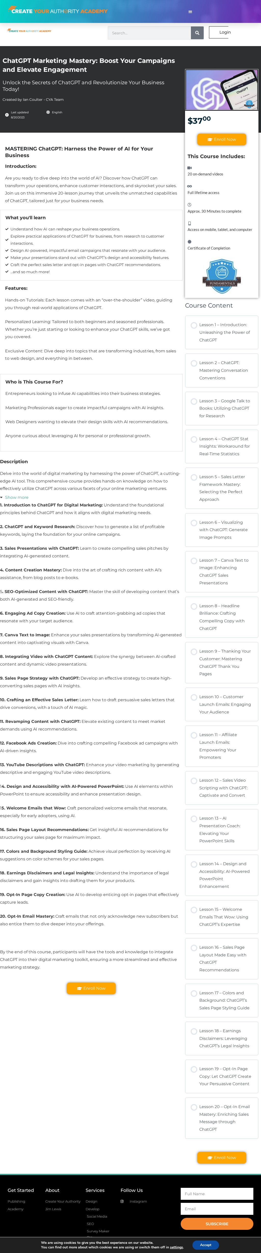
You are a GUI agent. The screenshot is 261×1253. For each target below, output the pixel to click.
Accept (205, 1245)
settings (176, 1247)
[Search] (197, 32)
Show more (17, 497)
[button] (190, 12)
